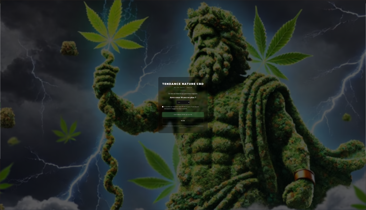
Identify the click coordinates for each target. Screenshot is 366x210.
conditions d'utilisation (187, 125)
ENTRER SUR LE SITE (183, 114)
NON (183, 121)
